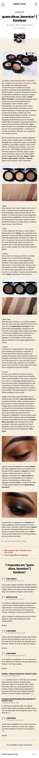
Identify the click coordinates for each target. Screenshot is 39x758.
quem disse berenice (14, 541)
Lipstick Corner (19, 4)
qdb (5, 541)
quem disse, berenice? (22, 83)
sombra (24, 541)
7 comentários (20, 28)
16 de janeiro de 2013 (25, 25)
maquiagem (19, 12)
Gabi (12, 25)
